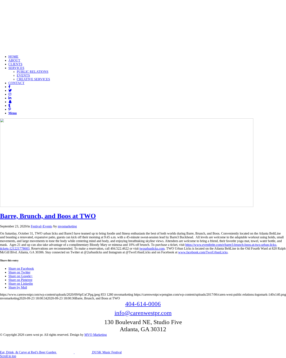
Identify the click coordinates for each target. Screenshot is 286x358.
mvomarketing (67, 226)
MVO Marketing (95, 334)
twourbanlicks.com (152, 248)
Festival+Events (41, 226)
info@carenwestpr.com (143, 312)
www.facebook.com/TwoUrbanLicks (203, 252)
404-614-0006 (143, 303)
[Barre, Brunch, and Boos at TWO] (126, 206)
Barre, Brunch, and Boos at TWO (48, 216)
